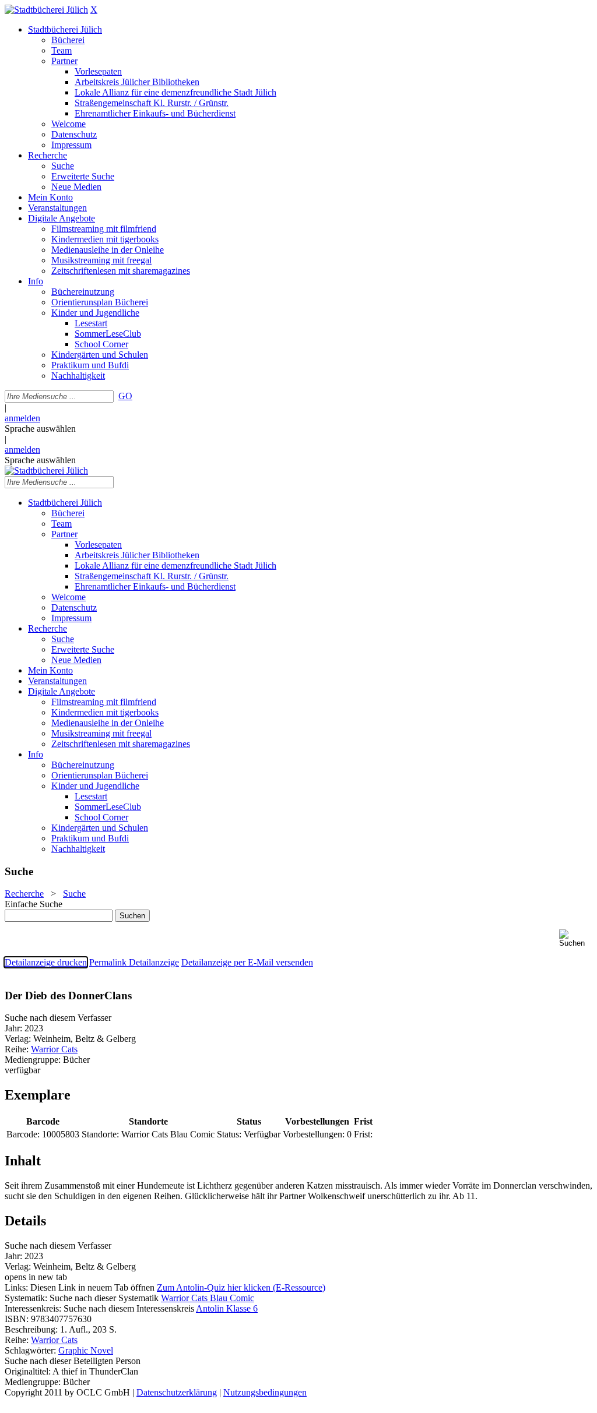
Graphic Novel (85, 1350)
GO (125, 396)
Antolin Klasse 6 (227, 1308)
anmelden (22, 418)
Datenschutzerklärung (176, 1392)
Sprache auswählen (40, 429)
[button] (575, 938)
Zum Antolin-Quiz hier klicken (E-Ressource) (241, 1287)
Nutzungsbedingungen (265, 1392)
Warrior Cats (54, 1049)
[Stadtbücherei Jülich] (46, 10)
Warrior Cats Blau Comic (207, 1298)
